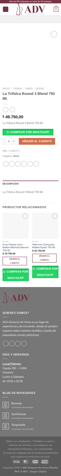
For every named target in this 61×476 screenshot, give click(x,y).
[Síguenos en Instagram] (12, 343)
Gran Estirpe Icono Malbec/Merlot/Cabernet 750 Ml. (15, 247)
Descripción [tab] (10, 184)
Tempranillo (18, 425)
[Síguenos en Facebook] (5, 343)
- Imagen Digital (37, 471)
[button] (29, 133)
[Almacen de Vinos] (30, 9)
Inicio (6, 88)
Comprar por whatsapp (29, 132)
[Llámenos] (24, 343)
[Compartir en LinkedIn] (36, 164)
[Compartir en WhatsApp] (5, 164)
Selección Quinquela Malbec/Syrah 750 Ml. (44, 246)
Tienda (17, 88)
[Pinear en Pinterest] (30, 164)
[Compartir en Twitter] (18, 164)
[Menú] (30, 19)
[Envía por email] (24, 164)
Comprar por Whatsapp (17, 274)
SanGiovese (18, 414)
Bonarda (16, 403)
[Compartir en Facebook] (12, 164)
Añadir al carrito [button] (14, 261)
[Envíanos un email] (18, 343)
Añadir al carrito (37, 141)
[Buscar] (5, 9)
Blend (40, 88)
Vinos (29, 88)
